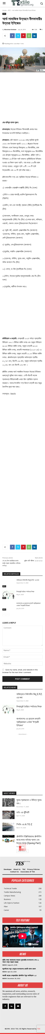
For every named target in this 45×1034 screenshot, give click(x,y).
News (4, 965)
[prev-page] (3, 614)
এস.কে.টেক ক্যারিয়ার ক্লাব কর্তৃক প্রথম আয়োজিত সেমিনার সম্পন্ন (11, 563)
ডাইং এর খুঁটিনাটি (22, 812)
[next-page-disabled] (7, 614)
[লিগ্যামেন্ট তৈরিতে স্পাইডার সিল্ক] (8, 594)
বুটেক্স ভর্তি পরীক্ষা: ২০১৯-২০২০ (33, 561)
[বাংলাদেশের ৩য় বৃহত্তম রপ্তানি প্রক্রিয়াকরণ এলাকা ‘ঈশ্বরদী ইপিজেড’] (8, 606)
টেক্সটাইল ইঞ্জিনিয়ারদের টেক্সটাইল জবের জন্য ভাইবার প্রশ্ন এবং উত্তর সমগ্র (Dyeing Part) (28, 840)
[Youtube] (18, 1006)
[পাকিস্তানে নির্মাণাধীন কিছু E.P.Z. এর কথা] (8, 583)
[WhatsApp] (29, 35)
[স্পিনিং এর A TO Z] (8, 827)
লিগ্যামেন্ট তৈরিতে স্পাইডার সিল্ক (25, 592)
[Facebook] (12, 35)
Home (4, 10)
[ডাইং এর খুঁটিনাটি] (8, 815)
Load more (21, 851)
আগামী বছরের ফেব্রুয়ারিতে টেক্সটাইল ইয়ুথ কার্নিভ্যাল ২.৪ (19, 975)
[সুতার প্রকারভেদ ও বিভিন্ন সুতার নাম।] (8, 802)
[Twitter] (17, 35)
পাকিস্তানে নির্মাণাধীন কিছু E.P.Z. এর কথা (27, 580)
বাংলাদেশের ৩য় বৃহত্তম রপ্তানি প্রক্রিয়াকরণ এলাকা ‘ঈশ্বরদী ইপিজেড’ (28, 722)
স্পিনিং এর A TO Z (24, 824)
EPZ (9, 10)
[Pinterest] (23, 35)
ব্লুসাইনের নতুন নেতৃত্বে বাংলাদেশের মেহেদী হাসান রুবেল (19, 969)
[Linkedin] (34, 35)
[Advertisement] (22, 97)
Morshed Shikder (10, 29)
